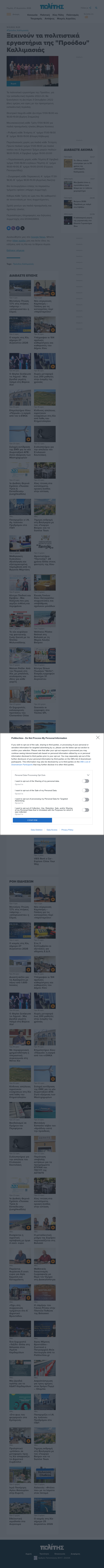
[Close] (98, 738)
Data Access (52, 830)
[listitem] (52, 775)
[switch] (85, 781)
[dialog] (52, 784)
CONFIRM (32, 820)
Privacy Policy (67, 830)
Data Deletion (37, 830)
